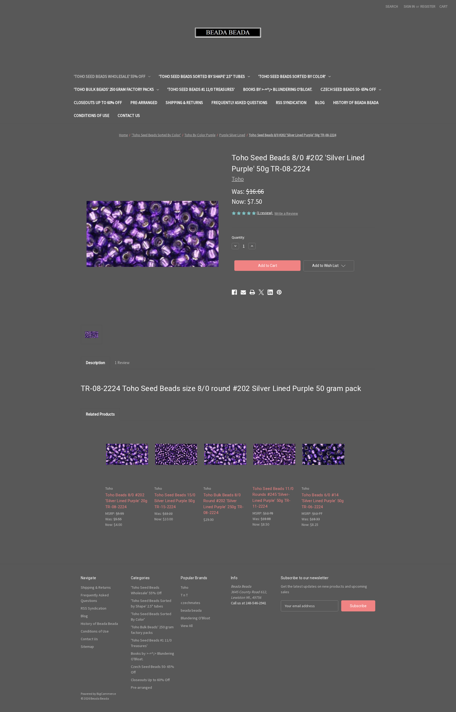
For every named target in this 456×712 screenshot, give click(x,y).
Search (392, 6)
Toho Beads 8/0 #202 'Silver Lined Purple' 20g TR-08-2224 (126, 501)
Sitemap (87, 646)
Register (427, 6)
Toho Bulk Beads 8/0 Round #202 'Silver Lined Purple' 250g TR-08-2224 (223, 504)
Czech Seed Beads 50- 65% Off (348, 89)
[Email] (243, 292)
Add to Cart (127, 459)
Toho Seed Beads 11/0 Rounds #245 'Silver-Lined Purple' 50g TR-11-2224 (273, 497)
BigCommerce (106, 694)
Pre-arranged (143, 102)
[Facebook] (234, 292)
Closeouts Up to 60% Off (98, 102)
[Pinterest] (279, 292)
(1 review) (265, 212)
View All (187, 625)
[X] (261, 292)
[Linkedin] (270, 292)
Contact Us (129, 115)
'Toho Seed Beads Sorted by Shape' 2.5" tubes (202, 76)
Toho (184, 587)
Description (95, 362)
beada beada (191, 610)
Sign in (409, 6)
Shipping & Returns (184, 102)
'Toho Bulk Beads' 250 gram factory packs (114, 89)
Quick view (126, 450)
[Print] (252, 292)
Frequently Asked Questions (239, 102)
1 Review (122, 362)
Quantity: (238, 237)
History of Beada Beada (355, 102)
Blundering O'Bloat (195, 618)
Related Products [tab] (100, 414)
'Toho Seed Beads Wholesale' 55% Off (109, 76)
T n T (184, 595)
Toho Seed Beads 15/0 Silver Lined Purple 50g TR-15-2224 (174, 501)
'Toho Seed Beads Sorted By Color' (292, 76)
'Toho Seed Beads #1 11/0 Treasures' (201, 89)
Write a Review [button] (286, 213)
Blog (320, 102)
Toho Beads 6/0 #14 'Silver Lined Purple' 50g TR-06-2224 (323, 501)
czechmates (190, 602)
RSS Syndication (291, 102)
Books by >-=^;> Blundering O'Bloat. (277, 89)
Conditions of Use (91, 115)
